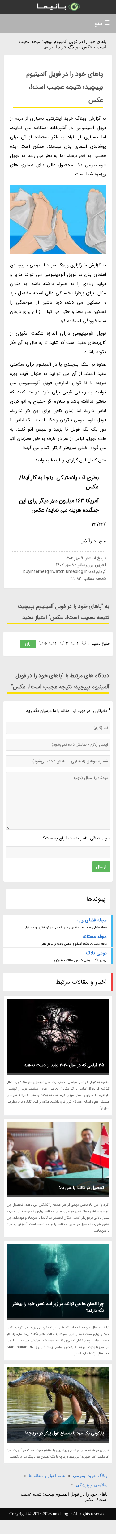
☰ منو (102, 23)
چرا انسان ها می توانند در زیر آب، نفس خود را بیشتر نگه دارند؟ (58, 1307)
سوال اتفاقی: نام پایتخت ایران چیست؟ (76, 838)
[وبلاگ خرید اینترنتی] (58, 7)
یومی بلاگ (96, 953)
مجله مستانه (95, 936)
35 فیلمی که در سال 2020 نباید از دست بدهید (64, 1065)
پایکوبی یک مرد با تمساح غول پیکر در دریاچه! (64, 1433)
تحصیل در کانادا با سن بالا (81, 1187)
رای (28, 643)
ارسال (101, 866)
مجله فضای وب (92, 920)
